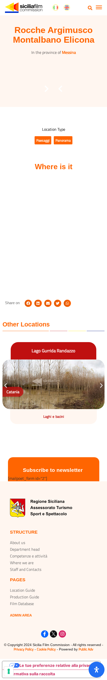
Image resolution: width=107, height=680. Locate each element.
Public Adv (86, 649)
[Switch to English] (66, 7)
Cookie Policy (46, 649)
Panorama (63, 140)
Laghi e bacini (53, 416)
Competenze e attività (28, 556)
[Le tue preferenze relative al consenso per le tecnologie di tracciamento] (8, 671)
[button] (90, 8)
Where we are (22, 563)
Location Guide (22, 590)
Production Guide (24, 597)
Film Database (22, 604)
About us (17, 543)
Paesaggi (43, 140)
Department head (25, 549)
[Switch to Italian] (55, 7)
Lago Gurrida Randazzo (53, 350)
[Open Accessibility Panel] (97, 670)
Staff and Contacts (25, 569)
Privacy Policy (24, 649)
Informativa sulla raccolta (30, 673)
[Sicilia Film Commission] (23, 7)
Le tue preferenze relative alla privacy (56, 665)
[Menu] (99, 7)
